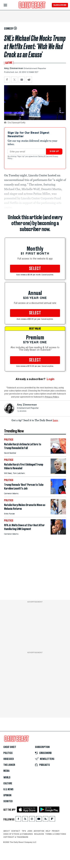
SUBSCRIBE (59, 5)
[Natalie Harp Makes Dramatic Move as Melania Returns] (58, 513)
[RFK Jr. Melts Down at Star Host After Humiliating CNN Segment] (58, 533)
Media (6, 771)
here (55, 420)
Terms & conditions (55, 834)
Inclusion (39, 834)
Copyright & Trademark (15, 837)
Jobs (29, 831)
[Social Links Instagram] (32, 819)
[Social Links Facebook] (18, 819)
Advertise (39, 831)
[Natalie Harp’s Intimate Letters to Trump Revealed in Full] (58, 452)
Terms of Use (43, 156)
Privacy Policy (52, 397)
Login (50, 379)
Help (48, 831)
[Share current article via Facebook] (7, 79)
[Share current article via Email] (22, 79)
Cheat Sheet (9, 747)
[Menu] (8, 5)
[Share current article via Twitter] (14, 79)
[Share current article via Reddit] (29, 79)
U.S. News (8, 789)
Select (35, 268)
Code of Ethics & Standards (18, 834)
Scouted (8, 801)
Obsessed (8, 759)
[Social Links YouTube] (38, 819)
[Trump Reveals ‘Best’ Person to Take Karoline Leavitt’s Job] (58, 493)
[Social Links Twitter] (25, 819)
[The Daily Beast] (32, 5)
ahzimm (22, 411)
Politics (8, 753)
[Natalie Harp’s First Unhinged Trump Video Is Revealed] (58, 472)
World (6, 777)
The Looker (9, 765)
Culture (7, 783)
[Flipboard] (52, 819)
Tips (24, 831)
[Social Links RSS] (45, 819)
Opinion (7, 795)
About (6, 831)
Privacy (56, 831)
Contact (15, 831)
